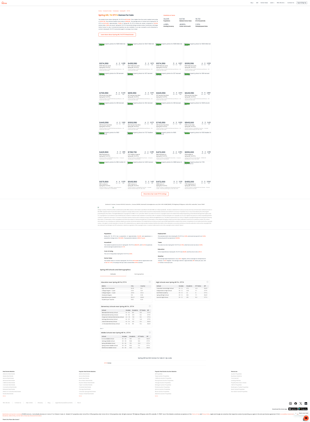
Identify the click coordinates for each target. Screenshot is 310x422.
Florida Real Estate (8, 394)
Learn (271, 3)
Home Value (264, 3)
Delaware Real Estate (9, 389)
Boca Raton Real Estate (85, 380)
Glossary (40, 403)
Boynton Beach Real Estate (86, 382)
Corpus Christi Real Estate (86, 394)
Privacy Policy (206, 414)
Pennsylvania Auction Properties (164, 380)
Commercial (234, 378)
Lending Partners (236, 380)
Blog (49, 403)
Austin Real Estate (84, 378)
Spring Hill (122, 11)
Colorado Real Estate (9, 385)
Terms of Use (195, 414)
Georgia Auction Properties (163, 382)
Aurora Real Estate (84, 376)
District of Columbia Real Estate (12, 391)
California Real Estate (9, 382)
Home (100, 11)
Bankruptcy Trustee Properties (239, 387)
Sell (257, 3)
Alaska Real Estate (8, 376)
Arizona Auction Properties (162, 389)
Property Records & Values (238, 382)
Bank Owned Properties (238, 389)
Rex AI (79, 403)
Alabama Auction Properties (163, 394)
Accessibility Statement (287, 414)
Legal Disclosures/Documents (63, 403)
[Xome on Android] (303, 409)
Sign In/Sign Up (301, 3)
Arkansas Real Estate (9, 380)
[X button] (301, 403)
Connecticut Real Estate (10, 387)
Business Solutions (236, 376)
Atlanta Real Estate (84, 374)
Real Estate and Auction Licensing (12, 414)
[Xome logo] (4, 2)
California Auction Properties (163, 378)
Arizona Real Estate (8, 378)
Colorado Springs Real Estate (87, 391)
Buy (252, 3)
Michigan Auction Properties (163, 385)
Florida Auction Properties (162, 387)
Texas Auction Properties (162, 376)
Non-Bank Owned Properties (239, 391)
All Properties (158, 374)
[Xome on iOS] (293, 409)
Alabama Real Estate (9, 374)
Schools (113, 274)
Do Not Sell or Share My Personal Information (29, 416)
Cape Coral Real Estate (85, 385)
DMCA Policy (12, 416)
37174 (128, 11)
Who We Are (280, 3)
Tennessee (116, 11)
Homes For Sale (107, 11)
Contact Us (290, 3)
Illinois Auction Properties (162, 391)
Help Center (29, 403)
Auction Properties (236, 374)
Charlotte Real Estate (85, 387)
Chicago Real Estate (85, 389)
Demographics (139, 274)
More (4, 396)
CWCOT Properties (236, 385)
